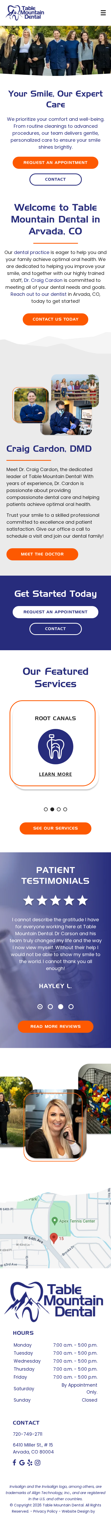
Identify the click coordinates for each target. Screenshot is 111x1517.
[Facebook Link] (14, 1464)
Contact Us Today (55, 319)
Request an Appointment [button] (55, 163)
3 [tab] (58, 809)
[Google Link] (22, 1464)
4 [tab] (65, 809)
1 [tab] (45, 809)
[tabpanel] (55, 746)
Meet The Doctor (42, 554)
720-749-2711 (27, 1434)
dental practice (31, 252)
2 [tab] (52, 809)
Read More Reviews (55, 1027)
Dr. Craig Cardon (43, 280)
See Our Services (55, 828)
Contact (55, 179)
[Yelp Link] (30, 1464)
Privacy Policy (45, 1511)
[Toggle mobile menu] (103, 12)
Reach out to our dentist (39, 294)
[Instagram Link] (37, 1464)
